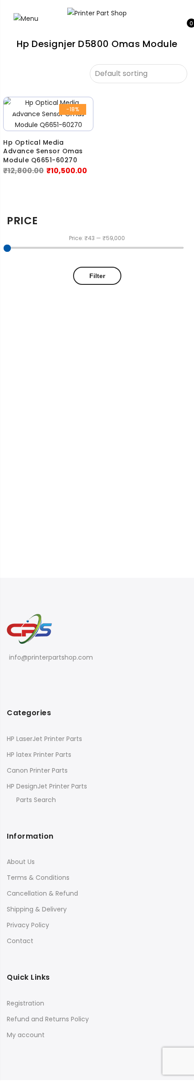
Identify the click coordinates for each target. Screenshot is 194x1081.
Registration (25, 1003)
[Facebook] (12, 677)
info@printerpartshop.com (51, 657)
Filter (97, 275)
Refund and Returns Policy (48, 1019)
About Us (21, 861)
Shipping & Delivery (37, 909)
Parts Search (36, 799)
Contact (20, 940)
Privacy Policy (28, 925)
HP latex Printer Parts (39, 754)
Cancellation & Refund (42, 893)
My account (26, 1034)
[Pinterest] (38, 677)
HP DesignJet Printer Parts (47, 786)
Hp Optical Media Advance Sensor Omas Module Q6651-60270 (43, 151)
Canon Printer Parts (37, 770)
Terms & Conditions (38, 877)
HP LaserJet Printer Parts (44, 738)
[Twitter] (25, 677)
